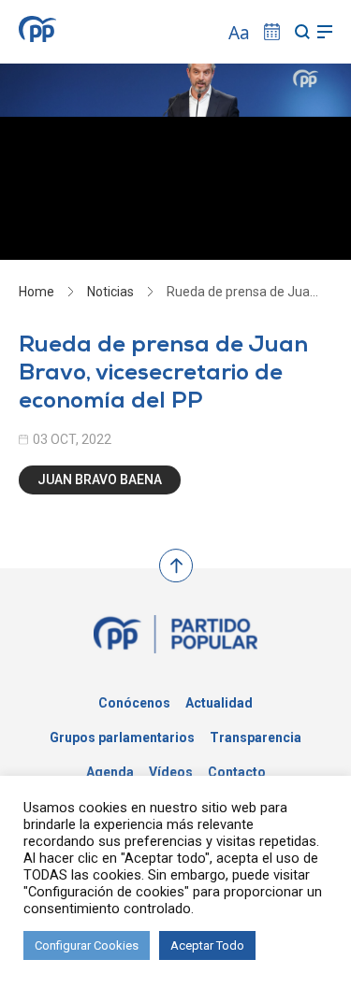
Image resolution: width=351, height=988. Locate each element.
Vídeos (171, 772)
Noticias (110, 291)
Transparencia (255, 737)
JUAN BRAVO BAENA (99, 479)
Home (36, 291)
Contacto (237, 772)
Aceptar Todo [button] (207, 945)
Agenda (110, 772)
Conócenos (134, 702)
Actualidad (219, 702)
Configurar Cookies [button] (87, 945)
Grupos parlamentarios (122, 737)
